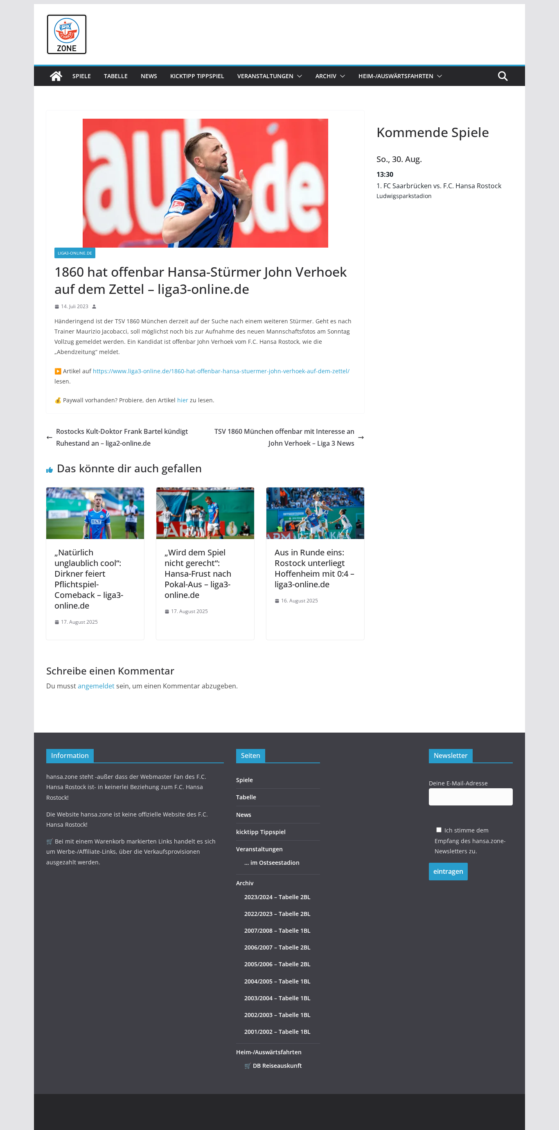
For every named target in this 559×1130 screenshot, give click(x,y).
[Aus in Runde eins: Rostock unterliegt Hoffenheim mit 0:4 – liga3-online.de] (315, 493)
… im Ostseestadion (272, 862)
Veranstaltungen (265, 76)
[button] (297, 76)
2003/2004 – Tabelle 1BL (277, 998)
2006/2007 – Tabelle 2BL (277, 947)
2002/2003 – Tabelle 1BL (277, 1015)
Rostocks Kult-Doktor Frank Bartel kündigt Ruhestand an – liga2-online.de (122, 437)
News (149, 76)
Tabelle (116, 76)
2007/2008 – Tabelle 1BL (277, 930)
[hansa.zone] (56, 76)
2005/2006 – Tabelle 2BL (277, 964)
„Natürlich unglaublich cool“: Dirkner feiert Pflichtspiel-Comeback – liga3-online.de (88, 579)
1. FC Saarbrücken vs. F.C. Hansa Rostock (438, 185)
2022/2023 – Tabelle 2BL (277, 914)
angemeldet (96, 685)
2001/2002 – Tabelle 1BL (277, 1031)
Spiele (81, 76)
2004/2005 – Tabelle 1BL (277, 981)
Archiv (326, 76)
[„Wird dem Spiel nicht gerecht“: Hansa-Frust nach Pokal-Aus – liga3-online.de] (205, 493)
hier (182, 400)
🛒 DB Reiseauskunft (273, 1065)
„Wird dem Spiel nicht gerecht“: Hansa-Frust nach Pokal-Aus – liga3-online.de (198, 573)
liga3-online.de (75, 253)
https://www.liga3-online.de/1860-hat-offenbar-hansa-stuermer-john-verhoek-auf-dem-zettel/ (221, 371)
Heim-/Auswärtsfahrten (395, 76)
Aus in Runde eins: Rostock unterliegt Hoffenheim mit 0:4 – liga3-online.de (314, 568)
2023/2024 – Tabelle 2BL (277, 897)
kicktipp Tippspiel (197, 76)
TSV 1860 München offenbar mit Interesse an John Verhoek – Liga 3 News (284, 437)
